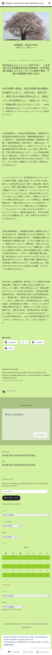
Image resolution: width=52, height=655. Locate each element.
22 (40, 570)
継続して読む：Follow (11, 498)
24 (6, 575)
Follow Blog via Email (7, 479)
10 (6, 566)
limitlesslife (24, 60)
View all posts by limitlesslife (12, 380)
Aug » (8, 585)
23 (46, 570)
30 (46, 575)
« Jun (3, 585)
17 (6, 570)
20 (27, 570)
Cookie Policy (9, 645)
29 (40, 575)
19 (20, 570)
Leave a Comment (37, 60)
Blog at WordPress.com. (13, 624)
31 (6, 579)
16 (46, 566)
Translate (18, 609)
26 (20, 575)
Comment (40, 435)
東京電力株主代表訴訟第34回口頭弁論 (18, 454)
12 (20, 566)
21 (33, 570)
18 (13, 570)
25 (13, 575)
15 (40, 566)
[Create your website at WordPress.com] (26, 3)
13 (27, 566)
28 (33, 575)
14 (33, 566)
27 (27, 575)
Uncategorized (11, 391)
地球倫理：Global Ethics (26, 45)
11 (13, 566)
